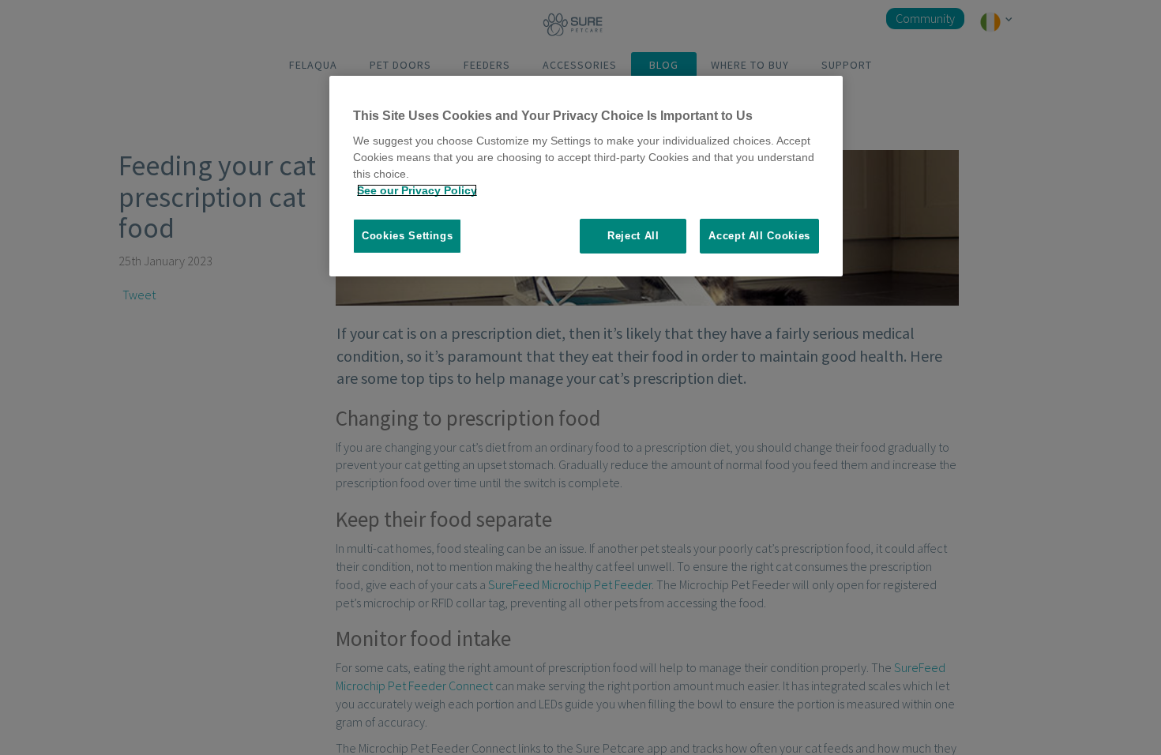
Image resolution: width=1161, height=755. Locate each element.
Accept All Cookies (759, 236)
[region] (586, 176)
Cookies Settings (407, 236)
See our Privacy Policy (417, 190)
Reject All (633, 236)
